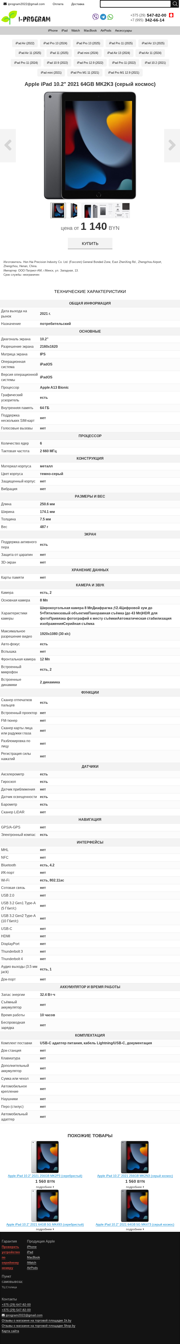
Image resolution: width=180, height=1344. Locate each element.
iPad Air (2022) (25, 43)
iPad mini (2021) (51, 72)
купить (90, 243)
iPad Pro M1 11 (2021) (85, 72)
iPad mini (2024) (87, 53)
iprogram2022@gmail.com (26, 4)
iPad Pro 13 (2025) (88, 43)
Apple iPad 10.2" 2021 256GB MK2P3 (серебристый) (45, 1175)
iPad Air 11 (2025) (30, 53)
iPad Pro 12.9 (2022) (90, 62)
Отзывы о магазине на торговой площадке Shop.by (38, 1325)
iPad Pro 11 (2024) (26, 62)
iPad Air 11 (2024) (150, 53)
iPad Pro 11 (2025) (121, 43)
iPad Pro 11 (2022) (124, 62)
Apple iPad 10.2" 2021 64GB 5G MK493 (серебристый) (45, 1224)
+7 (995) (147, 20)
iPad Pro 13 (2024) (55, 43)
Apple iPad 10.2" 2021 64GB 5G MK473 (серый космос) (135, 1224)
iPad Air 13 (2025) (153, 43)
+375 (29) (148, 15)
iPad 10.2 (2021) (155, 62)
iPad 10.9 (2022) (57, 62)
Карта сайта (10, 1331)
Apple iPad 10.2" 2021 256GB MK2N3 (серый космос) (135, 1175)
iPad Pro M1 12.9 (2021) (123, 72)
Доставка (77, 4)
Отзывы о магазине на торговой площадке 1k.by (36, 1320)
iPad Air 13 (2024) (118, 53)
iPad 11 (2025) (59, 53)
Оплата (58, 4)
